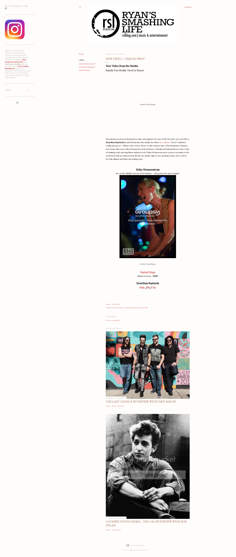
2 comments (116, 530)
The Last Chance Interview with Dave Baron (141, 401)
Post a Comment (113, 320)
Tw (154, 287)
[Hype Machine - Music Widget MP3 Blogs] (17, 103)
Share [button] (81, 54)
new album (164, 142)
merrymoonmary (142, 550)
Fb (148, 287)
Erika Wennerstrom (87, 64)
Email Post (115, 304)
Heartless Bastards (87, 67)
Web (142, 287)
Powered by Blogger (137, 545)
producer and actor (14, 62)
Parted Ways (84, 70)
